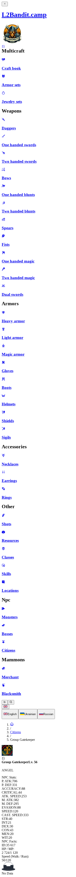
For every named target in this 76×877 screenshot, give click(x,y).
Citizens (15, 732)
